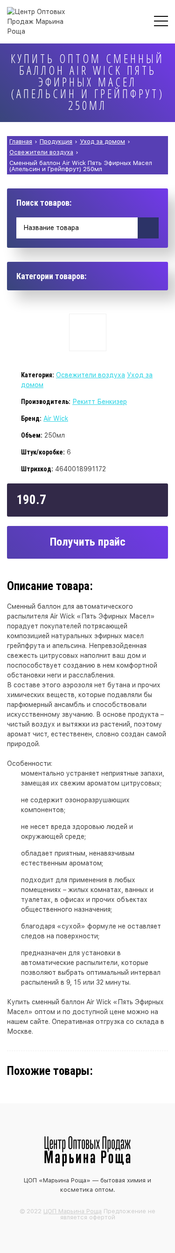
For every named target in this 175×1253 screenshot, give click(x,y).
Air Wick (55, 418)
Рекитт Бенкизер (99, 401)
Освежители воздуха (90, 375)
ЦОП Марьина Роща (72, 1211)
